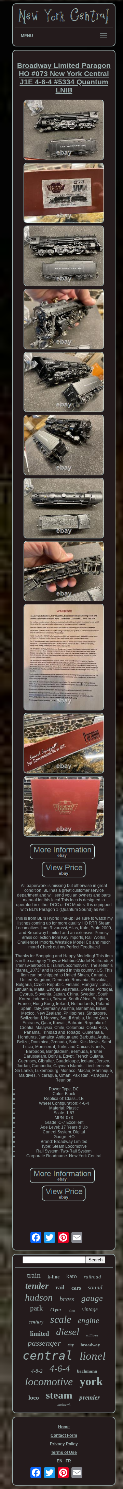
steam (59, 1395)
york (91, 1381)
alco (72, 1310)
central (48, 1355)
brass (66, 1299)
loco (33, 1397)
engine (88, 1320)
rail (60, 1287)
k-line (53, 1276)
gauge (92, 1298)
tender (37, 1286)
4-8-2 (37, 1371)
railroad (92, 1276)
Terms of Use (64, 1452)
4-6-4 (60, 1368)
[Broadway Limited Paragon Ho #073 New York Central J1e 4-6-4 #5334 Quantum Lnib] (64, 130)
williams (92, 1335)
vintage (90, 1309)
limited (39, 1333)
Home (64, 1426)
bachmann (87, 1371)
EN (60, 1461)
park (36, 1308)
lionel (93, 1356)
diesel (67, 1331)
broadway (90, 1344)
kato (71, 1276)
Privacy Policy (64, 1444)
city (71, 1345)
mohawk (63, 1404)
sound (95, 1287)
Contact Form (64, 1435)
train (34, 1275)
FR (68, 1461)
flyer (56, 1310)
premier (89, 1397)
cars (76, 1288)
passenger (44, 1342)
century (36, 1321)
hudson (39, 1297)
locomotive (49, 1381)
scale (60, 1319)
